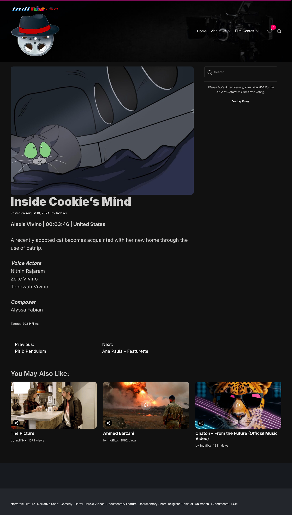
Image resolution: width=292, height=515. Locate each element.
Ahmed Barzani (118, 433)
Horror (79, 504)
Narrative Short (48, 504)
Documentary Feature (121, 504)
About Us (218, 31)
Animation (202, 504)
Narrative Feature (23, 504)
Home (202, 31)
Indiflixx (61, 213)
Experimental (220, 504)
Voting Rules (240, 101)
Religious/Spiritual (180, 504)
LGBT (235, 504)
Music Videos (95, 504)
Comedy (66, 504)
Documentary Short (152, 504)
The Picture (22, 433)
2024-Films (30, 323)
